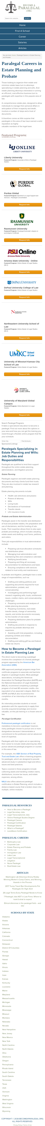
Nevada (5, 1026)
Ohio (4, 1053)
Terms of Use (27, 1125)
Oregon (5, 1060)
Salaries (22, 42)
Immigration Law (14, 852)
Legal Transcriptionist (16, 858)
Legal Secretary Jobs (16, 812)
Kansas (5, 979)
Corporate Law (13, 844)
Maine (4, 990)
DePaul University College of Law (21, 288)
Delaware (6, 944)
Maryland (6, 994)
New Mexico (7, 1037)
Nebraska (6, 1022)
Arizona (5, 924)
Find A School (22, 31)
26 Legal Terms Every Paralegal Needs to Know (22, 893)
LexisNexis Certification (17, 831)
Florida (5, 952)
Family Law (12, 850)
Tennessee (6, 1080)
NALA (4, 781)
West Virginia (7, 1103)
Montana (6, 1018)
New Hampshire (9, 1029)
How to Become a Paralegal (18, 809)
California (6, 932)
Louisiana (6, 987)
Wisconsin (6, 1107)
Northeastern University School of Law (21, 325)
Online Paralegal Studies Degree (21, 817)
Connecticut (7, 940)
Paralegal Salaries (14, 825)
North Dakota (7, 1049)
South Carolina (8, 1072)
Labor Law (11, 855)
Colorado (6, 936)
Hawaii (5, 959)
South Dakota (8, 1076)
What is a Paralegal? (15, 828)
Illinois (5, 967)
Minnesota (6, 1006)
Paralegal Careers (14, 820)
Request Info (24, 169)
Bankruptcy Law (14, 842)
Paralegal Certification (16, 823)
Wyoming (6, 1111)
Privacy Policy (17, 1125)
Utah (4, 1088)
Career (22, 36)
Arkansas (6, 928)
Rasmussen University (15, 229)
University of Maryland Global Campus (19, 402)
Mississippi (6, 1010)
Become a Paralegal (23, 7)
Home (22, 25)
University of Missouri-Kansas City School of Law (22, 363)
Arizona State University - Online (21, 261)
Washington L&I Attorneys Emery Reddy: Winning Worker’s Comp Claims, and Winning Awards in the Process (22, 880)
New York (6, 1041)
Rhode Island (7, 1068)
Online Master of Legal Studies (27, 290)
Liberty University (13, 157)
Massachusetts (8, 998)
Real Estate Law (14, 866)
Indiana (5, 971)
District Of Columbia (10, 948)
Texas (4, 1084)
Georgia (5, 956)
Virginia (5, 1096)
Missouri (5, 1014)
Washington (7, 1099)
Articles (22, 48)
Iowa (4, 975)
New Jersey (7, 1033)
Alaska (5, 920)
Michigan (6, 1002)
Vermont (5, 1092)
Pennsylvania (7, 1064)
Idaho (4, 963)
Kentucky (6, 983)
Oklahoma (6, 1057)
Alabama (6, 917)
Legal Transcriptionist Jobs (18, 815)
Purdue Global (11, 193)
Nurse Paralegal (13, 863)
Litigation (11, 861)
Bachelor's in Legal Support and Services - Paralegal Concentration (21, 196)
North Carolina (8, 1045)
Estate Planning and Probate (19, 847)
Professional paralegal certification (16, 723)
